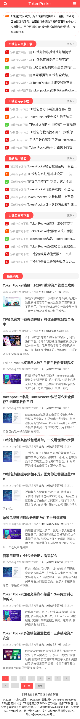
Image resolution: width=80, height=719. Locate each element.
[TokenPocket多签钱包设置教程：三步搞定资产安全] (12, 654)
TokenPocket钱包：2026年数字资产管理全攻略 (41, 223)
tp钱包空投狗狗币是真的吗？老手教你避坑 (41, 67)
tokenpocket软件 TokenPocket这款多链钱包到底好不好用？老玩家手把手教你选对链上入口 (41, 90)
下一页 (26, 686)
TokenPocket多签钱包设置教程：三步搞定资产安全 (41, 246)
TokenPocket (40, 3)
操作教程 (52, 694)
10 (14, 685)
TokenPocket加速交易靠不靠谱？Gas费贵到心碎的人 (41, 83)
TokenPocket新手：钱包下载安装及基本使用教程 (41, 147)
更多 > (70, 44)
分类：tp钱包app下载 (50, 331)
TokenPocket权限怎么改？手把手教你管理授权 (41, 231)
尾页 (40, 686)
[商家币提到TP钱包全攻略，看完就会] (12, 572)
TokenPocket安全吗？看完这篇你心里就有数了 (41, 117)
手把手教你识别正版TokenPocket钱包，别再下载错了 (41, 140)
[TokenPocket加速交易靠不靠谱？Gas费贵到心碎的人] (12, 615)
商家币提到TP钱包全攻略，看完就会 (41, 75)
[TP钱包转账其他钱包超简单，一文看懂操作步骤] (12, 456)
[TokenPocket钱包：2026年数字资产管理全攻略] (12, 301)
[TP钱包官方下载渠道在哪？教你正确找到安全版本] (12, 340)
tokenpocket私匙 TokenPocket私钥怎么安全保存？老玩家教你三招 (41, 239)
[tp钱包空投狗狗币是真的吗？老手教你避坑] (12, 533)
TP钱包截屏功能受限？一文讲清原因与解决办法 (41, 254)
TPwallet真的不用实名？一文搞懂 (41, 124)
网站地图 (27, 694)
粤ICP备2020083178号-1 (40, 714)
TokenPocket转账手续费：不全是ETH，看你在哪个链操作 (41, 189)
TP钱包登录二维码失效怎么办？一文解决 (41, 262)
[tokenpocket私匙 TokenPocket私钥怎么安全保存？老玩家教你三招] (12, 418)
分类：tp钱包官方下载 (50, 292)
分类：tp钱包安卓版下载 (51, 446)
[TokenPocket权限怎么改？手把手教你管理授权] (12, 379)
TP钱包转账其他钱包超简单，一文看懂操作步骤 (41, 52)
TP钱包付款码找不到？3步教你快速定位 (41, 132)
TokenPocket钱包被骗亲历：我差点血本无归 (41, 166)
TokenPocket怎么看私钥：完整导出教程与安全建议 (41, 197)
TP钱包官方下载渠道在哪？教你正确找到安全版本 (41, 109)
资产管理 (40, 694)
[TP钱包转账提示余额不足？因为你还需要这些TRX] (12, 495)
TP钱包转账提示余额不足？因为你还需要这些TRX (41, 60)
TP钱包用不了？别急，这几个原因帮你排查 (41, 181)
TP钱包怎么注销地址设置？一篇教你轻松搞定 (41, 174)
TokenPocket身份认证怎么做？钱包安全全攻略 (41, 204)
